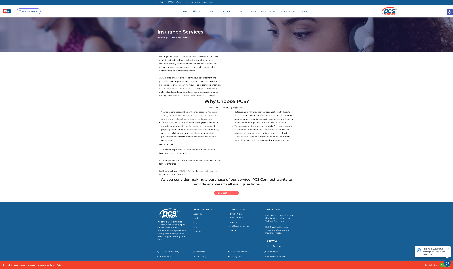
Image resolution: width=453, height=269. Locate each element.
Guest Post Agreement (240, 252)
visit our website (204, 171)
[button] (450, 12)
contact (305, 11)
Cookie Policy (166, 256)
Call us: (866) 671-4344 (170, 2)
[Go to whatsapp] (447, 138)
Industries (226, 11)
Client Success (268, 11)
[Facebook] (267, 246)
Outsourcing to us (243, 136)
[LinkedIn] (279, 246)
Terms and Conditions (275, 256)
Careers (252, 11)
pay (13, 11)
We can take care (204, 126)
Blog (241, 11)
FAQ (195, 226)
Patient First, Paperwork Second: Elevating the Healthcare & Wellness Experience (279, 218)
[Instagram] (273, 246)
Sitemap (197, 231)
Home (185, 11)
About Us (197, 11)
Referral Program (288, 11)
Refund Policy (272, 252)
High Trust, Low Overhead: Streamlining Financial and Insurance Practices (277, 230)
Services (210, 11)
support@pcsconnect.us (202, 2)
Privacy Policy (236, 256)
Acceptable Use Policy (169, 252)
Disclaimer (200, 252)
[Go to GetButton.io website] (447, 266)
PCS (250, 112)
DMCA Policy (201, 256)
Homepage (162, 37)
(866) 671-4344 (185, 171)
